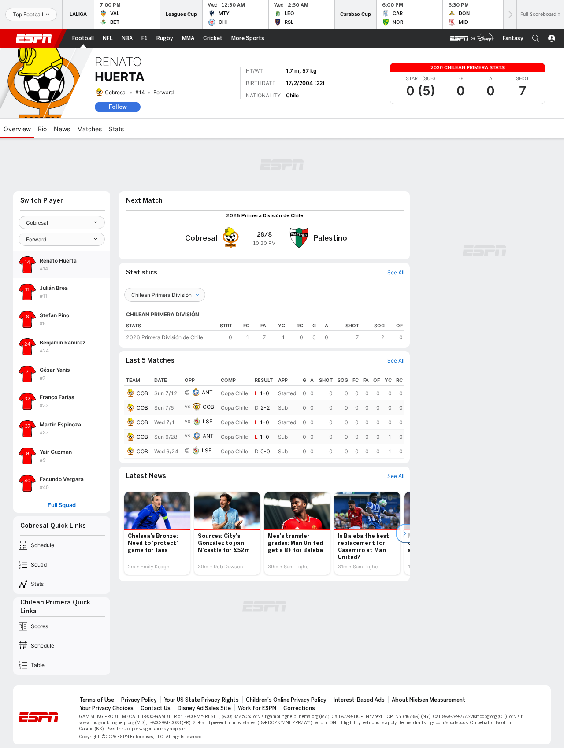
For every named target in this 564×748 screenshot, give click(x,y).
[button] (535, 38)
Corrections (299, 708)
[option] (157, 533)
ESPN (34, 38)
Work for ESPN (257, 708)
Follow (118, 107)
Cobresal (116, 92)
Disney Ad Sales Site (204, 708)
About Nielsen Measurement (428, 700)
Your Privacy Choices (106, 708)
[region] (304, 331)
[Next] (509, 14)
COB (142, 393)
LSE (207, 421)
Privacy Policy (139, 700)
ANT (207, 392)
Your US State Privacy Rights (201, 700)
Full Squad (62, 505)
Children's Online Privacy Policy (286, 700)
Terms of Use (96, 700)
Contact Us (156, 708)
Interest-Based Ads (359, 700)
